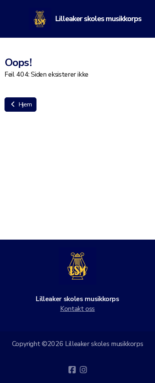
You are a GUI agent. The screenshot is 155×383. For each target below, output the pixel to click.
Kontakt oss (77, 308)
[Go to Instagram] (83, 369)
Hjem (24, 104)
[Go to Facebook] (72, 369)
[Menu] (19, 18)
